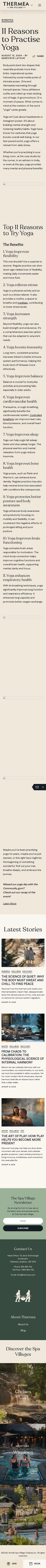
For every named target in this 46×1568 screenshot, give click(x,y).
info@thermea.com (26, 1274)
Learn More (9, 903)
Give (14, 1563)
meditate (23, 303)
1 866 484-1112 (27, 1269)
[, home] (16, 4)
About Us (23, 1324)
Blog (23, 1330)
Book (37, 1563)
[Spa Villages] (32, 5)
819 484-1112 (26, 1266)
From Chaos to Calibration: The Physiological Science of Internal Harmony (23, 1057)
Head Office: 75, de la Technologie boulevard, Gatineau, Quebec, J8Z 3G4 (23, 1258)
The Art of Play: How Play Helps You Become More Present (23, 1140)
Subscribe (23, 1228)
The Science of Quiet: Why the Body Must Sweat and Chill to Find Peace (23, 980)
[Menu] (39, 5)
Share (40, 56)
